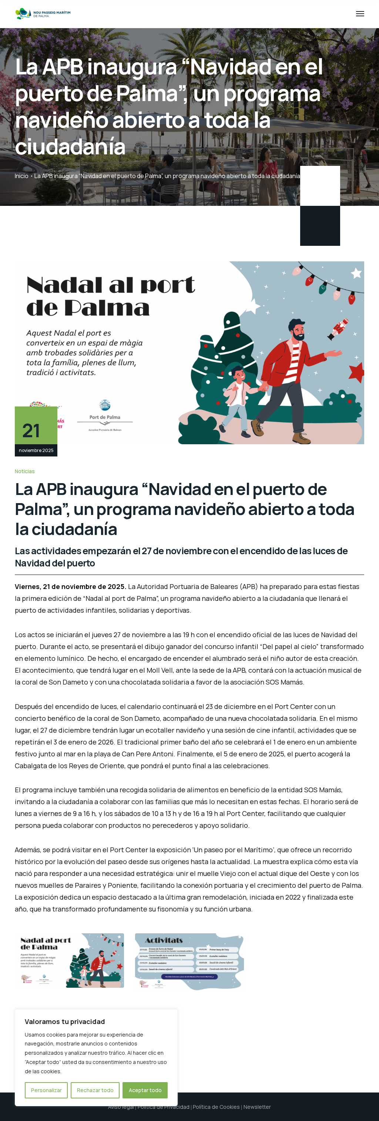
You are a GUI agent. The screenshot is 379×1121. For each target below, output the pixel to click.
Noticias (25, 471)
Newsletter (257, 1106)
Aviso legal (121, 1106)
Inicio (21, 176)
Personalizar (46, 1090)
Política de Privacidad (164, 1106)
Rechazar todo (95, 1090)
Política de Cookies (216, 1106)
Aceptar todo (145, 1090)
